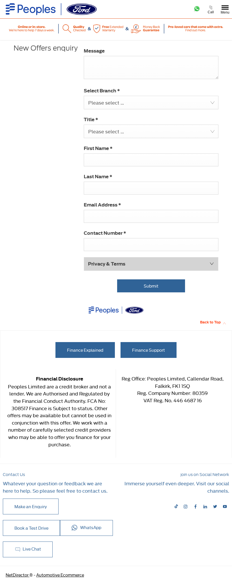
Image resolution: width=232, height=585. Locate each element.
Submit (151, 286)
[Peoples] (51, 9)
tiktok (177, 506)
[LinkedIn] (205, 506)
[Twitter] (215, 506)
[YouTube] (225, 506)
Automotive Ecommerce (60, 575)
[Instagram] (185, 506)
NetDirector (17, 575)
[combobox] (151, 102)
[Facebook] (195, 506)
